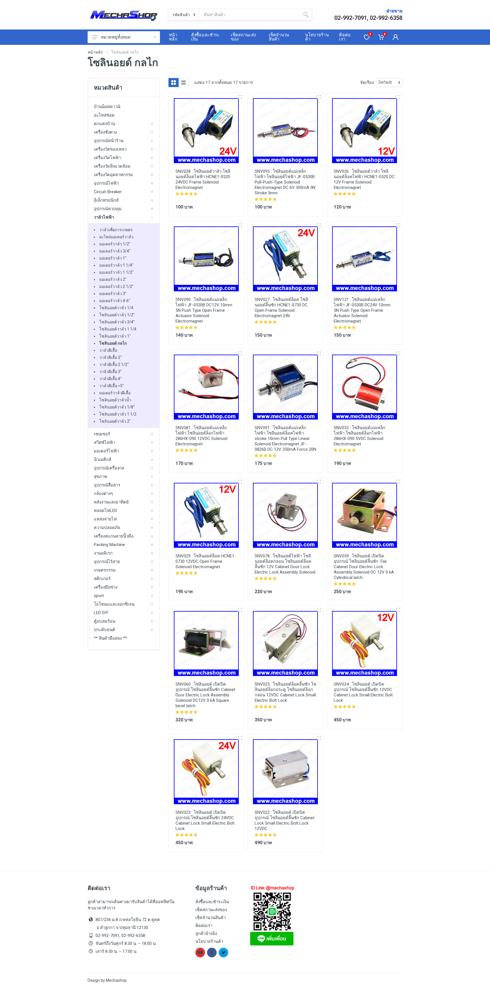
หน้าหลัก (95, 52)
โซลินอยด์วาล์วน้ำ (115, 400)
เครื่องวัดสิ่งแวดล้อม (112, 166)
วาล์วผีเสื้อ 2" (110, 357)
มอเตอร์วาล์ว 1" (112, 258)
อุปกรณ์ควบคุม (108, 208)
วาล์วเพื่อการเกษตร (116, 229)
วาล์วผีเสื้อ (108, 350)
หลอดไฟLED (105, 510)
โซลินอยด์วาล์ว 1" (115, 336)
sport (99, 595)
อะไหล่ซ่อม (104, 115)
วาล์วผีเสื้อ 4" (110, 378)
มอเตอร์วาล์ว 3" (112, 293)
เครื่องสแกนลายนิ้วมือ (114, 536)
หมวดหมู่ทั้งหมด (116, 37)
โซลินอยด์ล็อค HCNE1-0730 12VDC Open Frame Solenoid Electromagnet (206, 561)
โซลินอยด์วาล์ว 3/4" (117, 322)
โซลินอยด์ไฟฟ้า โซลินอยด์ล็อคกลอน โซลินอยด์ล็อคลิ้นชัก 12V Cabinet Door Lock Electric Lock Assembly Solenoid (285, 564)
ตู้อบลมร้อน (104, 621)
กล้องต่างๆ (103, 493)
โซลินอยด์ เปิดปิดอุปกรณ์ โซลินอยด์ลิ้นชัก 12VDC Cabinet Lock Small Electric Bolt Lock (363, 692)
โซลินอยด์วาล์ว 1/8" (117, 407)
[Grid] (173, 82)
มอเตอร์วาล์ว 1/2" (114, 244)
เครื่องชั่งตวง (105, 132)
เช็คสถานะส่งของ (211, 909)
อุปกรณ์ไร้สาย (107, 561)
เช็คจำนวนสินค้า (210, 917)
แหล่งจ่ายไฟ (105, 519)
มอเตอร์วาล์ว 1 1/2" (116, 272)
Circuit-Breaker (108, 191)
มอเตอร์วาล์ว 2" (112, 279)
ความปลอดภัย (107, 527)
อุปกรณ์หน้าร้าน (108, 140)
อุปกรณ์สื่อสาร (107, 485)
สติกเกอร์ (102, 578)
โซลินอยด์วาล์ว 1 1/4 (117, 329)
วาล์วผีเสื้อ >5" (111, 386)
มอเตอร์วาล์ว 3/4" (114, 251)
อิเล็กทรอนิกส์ (106, 200)
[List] (183, 82)
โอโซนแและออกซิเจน (114, 604)
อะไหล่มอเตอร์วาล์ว (116, 237)
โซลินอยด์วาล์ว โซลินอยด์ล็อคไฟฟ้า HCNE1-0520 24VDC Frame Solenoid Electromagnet (203, 179)
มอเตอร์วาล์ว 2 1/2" (116, 286)
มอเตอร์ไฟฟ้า (106, 451)
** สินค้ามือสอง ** (110, 638)
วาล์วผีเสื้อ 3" (110, 371)
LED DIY (101, 612)
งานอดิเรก (103, 553)
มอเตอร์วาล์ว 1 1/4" (116, 265)
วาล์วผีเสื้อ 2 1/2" (114, 364)
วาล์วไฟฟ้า (104, 217)
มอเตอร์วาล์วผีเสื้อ (114, 393)
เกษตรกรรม (105, 570)
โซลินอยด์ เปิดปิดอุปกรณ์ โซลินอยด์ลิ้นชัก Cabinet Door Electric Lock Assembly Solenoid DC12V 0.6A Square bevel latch (205, 695)
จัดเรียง (367, 82)
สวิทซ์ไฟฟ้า (104, 442)
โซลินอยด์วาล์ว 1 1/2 (117, 414)
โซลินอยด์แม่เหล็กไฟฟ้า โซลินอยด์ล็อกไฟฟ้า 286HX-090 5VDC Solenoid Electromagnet (359, 435)
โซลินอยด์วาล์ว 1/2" (117, 315)
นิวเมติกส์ (102, 459)
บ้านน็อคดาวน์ (107, 106)
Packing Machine (109, 544)
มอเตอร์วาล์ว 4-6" (114, 300)
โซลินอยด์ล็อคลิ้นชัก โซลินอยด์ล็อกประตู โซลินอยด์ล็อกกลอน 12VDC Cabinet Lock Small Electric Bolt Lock (285, 692)
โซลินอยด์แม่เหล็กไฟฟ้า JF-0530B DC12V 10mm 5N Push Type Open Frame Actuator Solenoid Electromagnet (204, 310)
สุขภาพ (100, 476)
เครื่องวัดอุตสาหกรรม (113, 174)
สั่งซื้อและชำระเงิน (212, 901)
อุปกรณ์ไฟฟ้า (106, 183)
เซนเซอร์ (102, 434)
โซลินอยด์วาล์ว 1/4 (116, 308)
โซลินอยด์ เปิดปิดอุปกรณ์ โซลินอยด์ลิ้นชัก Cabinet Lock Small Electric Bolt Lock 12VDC (284, 820)
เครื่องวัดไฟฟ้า (107, 157)
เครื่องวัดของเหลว (110, 149)
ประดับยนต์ (104, 629)
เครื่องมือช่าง (105, 587)
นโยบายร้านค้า (209, 941)
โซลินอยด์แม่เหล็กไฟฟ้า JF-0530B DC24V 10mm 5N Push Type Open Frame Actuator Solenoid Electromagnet (362, 310)
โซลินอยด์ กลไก (113, 343)
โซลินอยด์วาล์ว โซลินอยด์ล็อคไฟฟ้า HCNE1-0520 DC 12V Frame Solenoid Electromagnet (364, 179)
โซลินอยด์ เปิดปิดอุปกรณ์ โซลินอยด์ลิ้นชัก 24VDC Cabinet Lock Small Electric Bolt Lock (205, 820)
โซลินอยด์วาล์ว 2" (115, 421)
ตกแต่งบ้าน (104, 123)
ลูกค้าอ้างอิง (206, 933)
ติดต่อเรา (203, 925)
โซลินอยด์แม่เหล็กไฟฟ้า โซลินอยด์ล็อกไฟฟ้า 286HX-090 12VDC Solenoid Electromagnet (201, 435)
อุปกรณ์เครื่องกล (109, 468)
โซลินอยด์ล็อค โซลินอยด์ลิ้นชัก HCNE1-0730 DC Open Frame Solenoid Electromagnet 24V (281, 307)
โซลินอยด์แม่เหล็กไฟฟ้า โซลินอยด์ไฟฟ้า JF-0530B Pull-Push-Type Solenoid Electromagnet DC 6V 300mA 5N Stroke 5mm (285, 182)
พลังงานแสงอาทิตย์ (111, 502)
